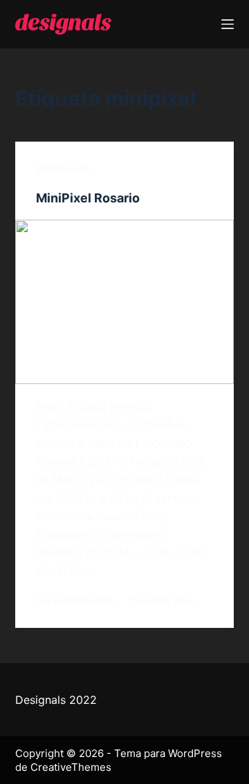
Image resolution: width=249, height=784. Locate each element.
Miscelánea (63, 169)
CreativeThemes (70, 767)
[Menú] (227, 24)
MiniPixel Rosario (88, 198)
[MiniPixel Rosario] (124, 302)
